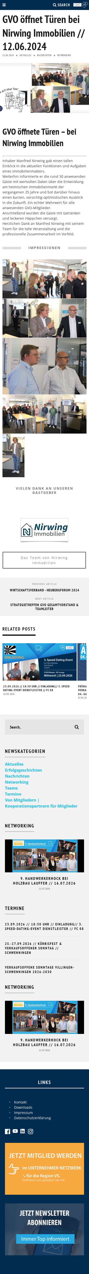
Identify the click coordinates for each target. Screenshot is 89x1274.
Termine (13, 794)
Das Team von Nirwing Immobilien (44, 560)
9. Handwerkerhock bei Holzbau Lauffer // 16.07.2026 (44, 881)
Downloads (23, 1107)
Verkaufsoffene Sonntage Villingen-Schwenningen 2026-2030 (39, 969)
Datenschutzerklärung (32, 1117)
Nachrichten (44, 55)
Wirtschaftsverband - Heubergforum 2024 (44, 590)
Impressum (23, 1112)
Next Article (44, 598)
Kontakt (20, 1102)
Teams (11, 788)
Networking (64, 55)
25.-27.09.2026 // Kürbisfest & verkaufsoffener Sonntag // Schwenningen (33, 948)
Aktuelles (25, 55)
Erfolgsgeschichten (23, 770)
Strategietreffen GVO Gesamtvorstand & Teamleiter (44, 607)
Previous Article (44, 584)
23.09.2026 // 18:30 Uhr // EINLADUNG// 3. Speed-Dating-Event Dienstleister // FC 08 (37, 688)
